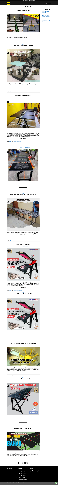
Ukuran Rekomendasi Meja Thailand (23, 428)
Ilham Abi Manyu (26, 296)
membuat (16, 375)
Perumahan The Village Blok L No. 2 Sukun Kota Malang (34, 471)
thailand (18, 240)
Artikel (21, 482)
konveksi (23, 44)
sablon (20, 91)
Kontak (10, 482)
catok (14, 290)
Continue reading (23, 88)
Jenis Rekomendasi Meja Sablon (23, 10)
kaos (14, 141)
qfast (27, 246)
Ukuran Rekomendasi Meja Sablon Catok (23, 293)
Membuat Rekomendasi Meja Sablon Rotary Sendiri (23, 343)
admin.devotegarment (26, 147)
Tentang (13, 482)
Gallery (16, 482)
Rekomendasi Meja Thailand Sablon (23, 145)
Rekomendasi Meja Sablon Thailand (23, 378)
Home (7, 482)
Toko (18, 482)
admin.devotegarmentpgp (26, 97)
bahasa (14, 240)
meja (15, 91)
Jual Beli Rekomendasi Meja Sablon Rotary (23, 45)
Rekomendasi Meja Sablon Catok (23, 244)
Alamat (23, 482)
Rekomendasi (17, 91)
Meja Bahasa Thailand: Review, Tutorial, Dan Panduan (23, 194)
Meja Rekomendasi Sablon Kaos (23, 95)
